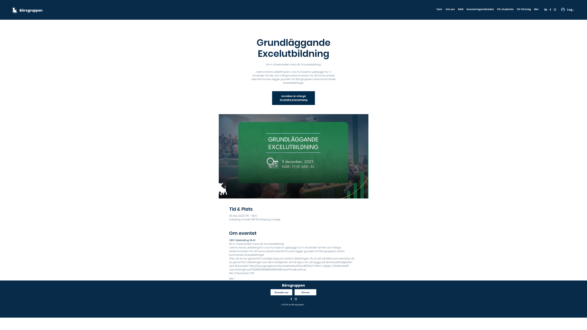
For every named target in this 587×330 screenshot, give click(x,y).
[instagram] (554, 9)
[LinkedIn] (545, 9)
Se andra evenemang (293, 100)
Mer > (232, 278)
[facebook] (550, 9)
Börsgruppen (31, 10)
